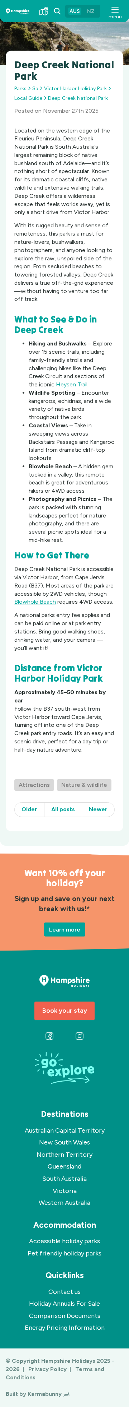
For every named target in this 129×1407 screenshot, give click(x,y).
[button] (114, 11)
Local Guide (28, 98)
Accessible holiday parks (64, 1241)
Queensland (64, 1166)
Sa (35, 88)
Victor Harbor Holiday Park (75, 88)
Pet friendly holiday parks (64, 1253)
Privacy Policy (48, 1369)
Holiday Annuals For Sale (64, 1304)
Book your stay (64, 1010)
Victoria (65, 1191)
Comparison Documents (64, 1316)
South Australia (64, 1179)
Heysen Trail (71, 384)
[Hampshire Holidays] (17, 11)
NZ (91, 11)
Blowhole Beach (35, 601)
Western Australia (64, 1203)
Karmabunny (45, 1393)
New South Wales (64, 1142)
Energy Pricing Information (65, 1328)
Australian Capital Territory (65, 1130)
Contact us (64, 1292)
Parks (20, 88)
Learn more (64, 929)
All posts (63, 809)
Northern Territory (64, 1154)
